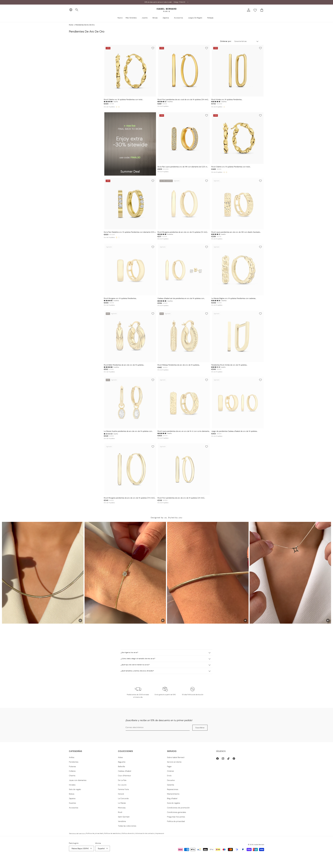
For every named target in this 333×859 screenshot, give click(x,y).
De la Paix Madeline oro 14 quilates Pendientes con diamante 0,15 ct (130, 232)
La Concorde (123, 798)
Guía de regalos (173, 803)
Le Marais (122, 803)
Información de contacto (144, 833)
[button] (77, 10)
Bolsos (71, 794)
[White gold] (119, 237)
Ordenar (170, 771)
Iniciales (72, 785)
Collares (72, 771)
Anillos (71, 757)
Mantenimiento (173, 794)
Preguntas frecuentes (176, 817)
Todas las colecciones (127, 826)
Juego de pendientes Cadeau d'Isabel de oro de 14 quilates (234, 431)
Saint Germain (124, 817)
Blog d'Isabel (172, 798)
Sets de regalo (75, 789)
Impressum (159, 833)
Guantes (72, 803)
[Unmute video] (80, 620)
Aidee (120, 757)
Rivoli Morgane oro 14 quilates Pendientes (120, 298)
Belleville (121, 766)
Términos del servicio (77, 833)
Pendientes (73, 762)
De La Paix (122, 780)
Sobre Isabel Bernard (175, 757)
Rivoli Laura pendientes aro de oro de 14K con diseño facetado (235, 232)
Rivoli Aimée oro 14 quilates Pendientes (226, 100)
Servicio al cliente (174, 762)
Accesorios (73, 807)
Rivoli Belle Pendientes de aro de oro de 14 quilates (123, 365)
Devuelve (171, 780)
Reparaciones (172, 789)
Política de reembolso (112, 833)
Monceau (122, 807)
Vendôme (122, 821)
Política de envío (128, 833)
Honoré (121, 794)
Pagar (169, 766)
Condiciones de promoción (178, 807)
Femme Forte (123, 789)
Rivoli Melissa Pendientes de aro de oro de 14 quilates (178, 365)
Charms (72, 775)
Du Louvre (122, 785)
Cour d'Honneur (124, 775)
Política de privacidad (176, 821)
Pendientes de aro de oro (85, 25)
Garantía (170, 785)
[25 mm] (116, 107)
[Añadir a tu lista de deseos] (153, 48)
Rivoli (120, 812)
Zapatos (72, 798)
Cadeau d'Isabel (124, 771)
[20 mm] (119, 107)
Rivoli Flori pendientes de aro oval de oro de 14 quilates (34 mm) (183, 100)
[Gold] (116, 237)
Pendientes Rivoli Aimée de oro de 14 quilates (228, 365)
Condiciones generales (176, 812)
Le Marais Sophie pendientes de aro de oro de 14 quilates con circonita (128, 431)
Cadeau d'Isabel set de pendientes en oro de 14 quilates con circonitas (181, 298)
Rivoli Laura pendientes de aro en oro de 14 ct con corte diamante (183, 431)
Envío (169, 775)
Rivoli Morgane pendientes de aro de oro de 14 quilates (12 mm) (182, 232)
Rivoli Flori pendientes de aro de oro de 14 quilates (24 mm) (181, 498)
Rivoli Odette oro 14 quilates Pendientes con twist (123, 100)
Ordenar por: (226, 41)
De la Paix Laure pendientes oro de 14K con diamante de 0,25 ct (182, 167)
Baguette (121, 762)
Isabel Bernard (259, 844)
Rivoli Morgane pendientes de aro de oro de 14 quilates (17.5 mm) (129, 498)
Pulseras (72, 766)
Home (71, 25)
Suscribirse (199, 728)
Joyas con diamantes (77, 780)
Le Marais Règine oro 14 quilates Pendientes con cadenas (233, 298)
